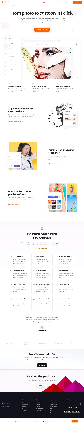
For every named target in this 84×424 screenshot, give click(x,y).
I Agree (74, 421)
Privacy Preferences (65, 421)
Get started (25, 404)
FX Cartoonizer (53, 406)
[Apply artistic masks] (19, 274)
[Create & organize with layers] (19, 303)
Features (24, 406)
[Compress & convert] (64, 288)
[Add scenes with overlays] (64, 260)
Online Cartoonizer (54, 404)
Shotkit (49, 322)
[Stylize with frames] (42, 274)
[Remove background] (19, 260)
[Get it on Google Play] (76, 411)
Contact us (38, 410)
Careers (38, 406)
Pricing (23, 408)
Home (23, 402)
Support (52, 412)
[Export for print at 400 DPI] (42, 303)
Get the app (42, 365)
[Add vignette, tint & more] (64, 303)
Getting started (53, 402)
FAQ (51, 408)
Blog (51, 410)
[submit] (81, 404)
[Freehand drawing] (64, 274)
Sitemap (24, 410)
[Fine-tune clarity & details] (42, 288)
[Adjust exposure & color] (19, 288)
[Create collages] (42, 260)
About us (38, 402)
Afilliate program (40, 408)
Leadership (38, 404)
